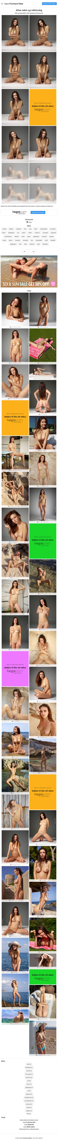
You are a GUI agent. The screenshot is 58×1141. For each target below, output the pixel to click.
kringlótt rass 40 (29, 1097)
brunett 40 (29, 1071)
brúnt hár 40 (29, 1077)
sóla (20, 244)
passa (29, 236)
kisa (30, 229)
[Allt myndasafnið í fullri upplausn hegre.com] (15, 173)
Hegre (13, 3)
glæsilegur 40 (29, 1087)
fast (32, 240)
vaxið (46, 240)
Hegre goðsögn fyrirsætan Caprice (29, 1120)
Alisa (30, 222)
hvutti (23, 236)
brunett (4, 229)
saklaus (51, 236)
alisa (38, 244)
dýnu (25, 244)
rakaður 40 (29, 1111)
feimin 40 (29, 1084)
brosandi (17, 240)
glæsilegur (36, 236)
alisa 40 (29, 1064)
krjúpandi (53, 233)
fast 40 (29, 1081)
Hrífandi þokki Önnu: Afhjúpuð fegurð (29, 1129)
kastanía (32, 244)
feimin (3, 233)
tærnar (10, 240)
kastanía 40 (29, 1094)
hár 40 (29, 1091)
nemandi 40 (29, 1104)
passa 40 (29, 1107)
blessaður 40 (29, 1067)
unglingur (18, 229)
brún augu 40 (29, 1074)
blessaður (45, 244)
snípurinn (37, 233)
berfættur (53, 240)
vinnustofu (53, 229)
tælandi (17, 236)
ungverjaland (43, 229)
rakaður (11, 229)
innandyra (45, 233)
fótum (35, 229)
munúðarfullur (8, 236)
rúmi (25, 229)
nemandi (44, 236)
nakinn (23, 233)
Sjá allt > (29, 1113)
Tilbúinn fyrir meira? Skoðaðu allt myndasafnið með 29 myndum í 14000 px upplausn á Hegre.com (27, 206)
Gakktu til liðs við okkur (49, 3)
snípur (4, 240)
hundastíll (25, 240)
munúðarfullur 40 (29, 1101)
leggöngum (13, 244)
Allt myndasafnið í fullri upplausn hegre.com (29, 13)
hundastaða (39, 240)
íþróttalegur (11, 233)
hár (18, 233)
